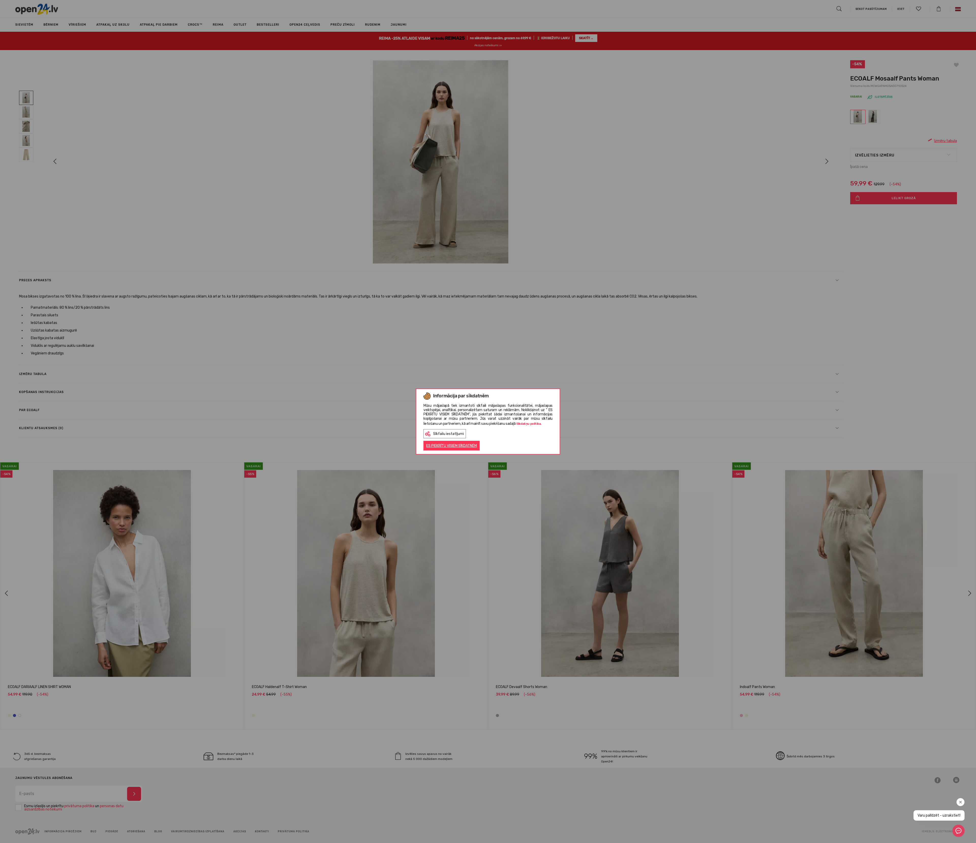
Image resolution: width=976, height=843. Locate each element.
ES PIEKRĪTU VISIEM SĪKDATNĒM (451, 446)
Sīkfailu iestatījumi (448, 434)
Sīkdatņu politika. (529, 424)
